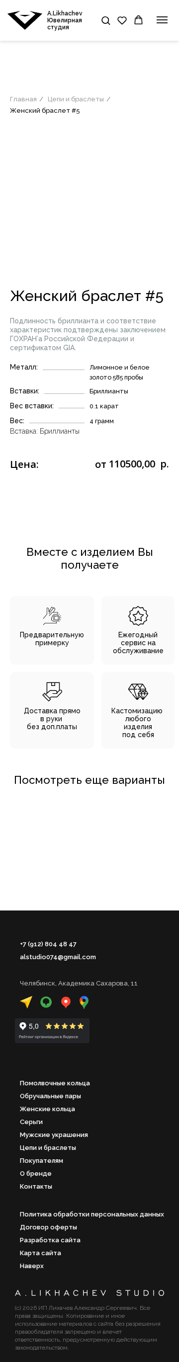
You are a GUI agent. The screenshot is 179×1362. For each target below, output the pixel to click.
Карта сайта (40, 1253)
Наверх (32, 1266)
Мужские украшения (54, 1134)
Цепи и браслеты (76, 99)
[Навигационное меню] (162, 19)
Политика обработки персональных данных (92, 1214)
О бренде (36, 1173)
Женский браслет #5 (45, 110)
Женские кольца (47, 1109)
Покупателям (41, 1160)
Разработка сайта (50, 1240)
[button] (105, 20)
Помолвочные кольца (55, 1083)
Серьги (31, 1122)
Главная (23, 99)
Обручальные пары (50, 1096)
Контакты (36, 1186)
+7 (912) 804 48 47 (48, 944)
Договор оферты (48, 1227)
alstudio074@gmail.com (58, 957)
